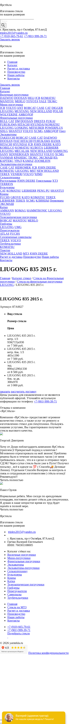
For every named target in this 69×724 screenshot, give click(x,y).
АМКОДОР (25, 114)
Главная (12, 61)
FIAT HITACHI (23, 141)
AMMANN (7, 210)
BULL (4, 121)
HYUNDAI (37, 124)
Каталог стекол (21, 278)
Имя (2, 681)
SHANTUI (15, 131)
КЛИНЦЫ (42, 200)
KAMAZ (28, 160)
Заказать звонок (10, 39)
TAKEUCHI (7, 137)
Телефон (6, 685)
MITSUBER (36, 127)
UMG (18, 227)
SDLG (4, 131)
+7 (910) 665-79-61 (11, 36)
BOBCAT (30, 107)
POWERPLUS (54, 127)
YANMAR (6, 157)
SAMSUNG (60, 150)
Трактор (5, 250)
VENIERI (16, 174)
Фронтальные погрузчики (16, 117)
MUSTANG (22, 111)
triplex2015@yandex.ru (14, 32)
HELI (31, 98)
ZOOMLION (42, 160)
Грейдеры (6, 223)
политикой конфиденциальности (29, 701)
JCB (37, 98)
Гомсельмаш (44, 180)
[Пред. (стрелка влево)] (1, 723)
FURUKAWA (8, 124)
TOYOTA (32, 101)
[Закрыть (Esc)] (1, 720)
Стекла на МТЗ (16, 607)
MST (33, 170)
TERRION (6, 184)
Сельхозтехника (10, 177)
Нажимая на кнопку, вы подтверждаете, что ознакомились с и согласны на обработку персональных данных (37, 701)
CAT (48, 107)
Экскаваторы (8, 134)
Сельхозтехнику (17, 571)
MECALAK (22, 150)
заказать (5, 391)
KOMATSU (48, 98)
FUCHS (5, 197)
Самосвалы (14, 594)
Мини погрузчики (11, 104)
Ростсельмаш (8, 180)
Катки (4, 207)
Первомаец (57, 200)
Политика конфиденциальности (48, 652)
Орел (62, 131)
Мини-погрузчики (19, 558)
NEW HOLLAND (41, 111)
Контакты (13, 78)
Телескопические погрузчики (18, 217)
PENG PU (43, 190)
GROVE (15, 197)
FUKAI (50, 121)
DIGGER (57, 107)
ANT (20, 107)
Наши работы (15, 75)
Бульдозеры (7, 187)
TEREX (5, 174)
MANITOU (7, 101)
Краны (4, 194)
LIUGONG (7, 111)
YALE (43, 101)
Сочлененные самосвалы (15, 237)
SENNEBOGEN (19, 154)
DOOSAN (20, 98)
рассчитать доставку (23, 391)
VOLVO (11, 107)
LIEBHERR (51, 147)
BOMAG (20, 210)
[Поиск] (3, 25)
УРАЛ (18, 160)
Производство (16, 71)
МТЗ (26, 253)
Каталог (12, 65)
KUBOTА (36, 147)
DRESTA (39, 121)
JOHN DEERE (43, 144)
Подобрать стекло (18, 633)
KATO (57, 144)
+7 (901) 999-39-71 (35, 36)
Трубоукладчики (10, 243)
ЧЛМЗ (38, 174)
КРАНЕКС (20, 157)
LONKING (21, 127)
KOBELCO (7, 147)
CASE (40, 107)
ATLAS (4, 233)
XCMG (38, 131)
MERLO (20, 101)
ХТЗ (55, 180)
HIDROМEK (23, 167)
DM (17, 121)
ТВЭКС (52, 101)
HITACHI (23, 124)
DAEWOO (6, 98)
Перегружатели (10, 230)
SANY (4, 154)
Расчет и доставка (18, 68)
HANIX (56, 141)
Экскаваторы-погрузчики (16, 164)
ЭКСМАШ (46, 157)
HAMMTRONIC (37, 210)
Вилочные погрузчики (14, 94)
